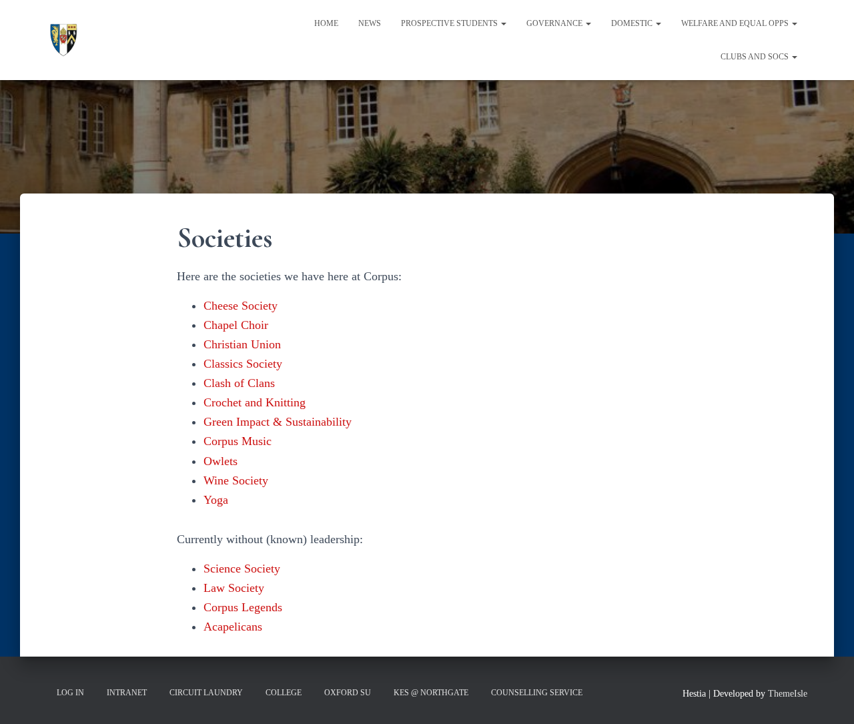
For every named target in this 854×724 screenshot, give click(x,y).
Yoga (215, 499)
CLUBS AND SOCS (756, 56)
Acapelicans (232, 626)
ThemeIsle (787, 694)
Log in (70, 692)
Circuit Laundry (206, 692)
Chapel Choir (235, 325)
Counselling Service (536, 692)
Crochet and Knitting (254, 402)
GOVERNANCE (555, 23)
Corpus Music (237, 441)
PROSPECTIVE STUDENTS (450, 23)
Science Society (241, 568)
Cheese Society (240, 305)
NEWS (369, 23)
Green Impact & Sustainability (277, 421)
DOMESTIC (633, 23)
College (284, 692)
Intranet (127, 692)
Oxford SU (347, 692)
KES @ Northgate (431, 692)
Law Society (233, 588)
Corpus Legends (242, 607)
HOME (326, 23)
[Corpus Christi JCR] (63, 40)
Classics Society (242, 363)
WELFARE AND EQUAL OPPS (736, 23)
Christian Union (242, 344)
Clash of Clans (239, 383)
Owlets (220, 461)
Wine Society (235, 480)
